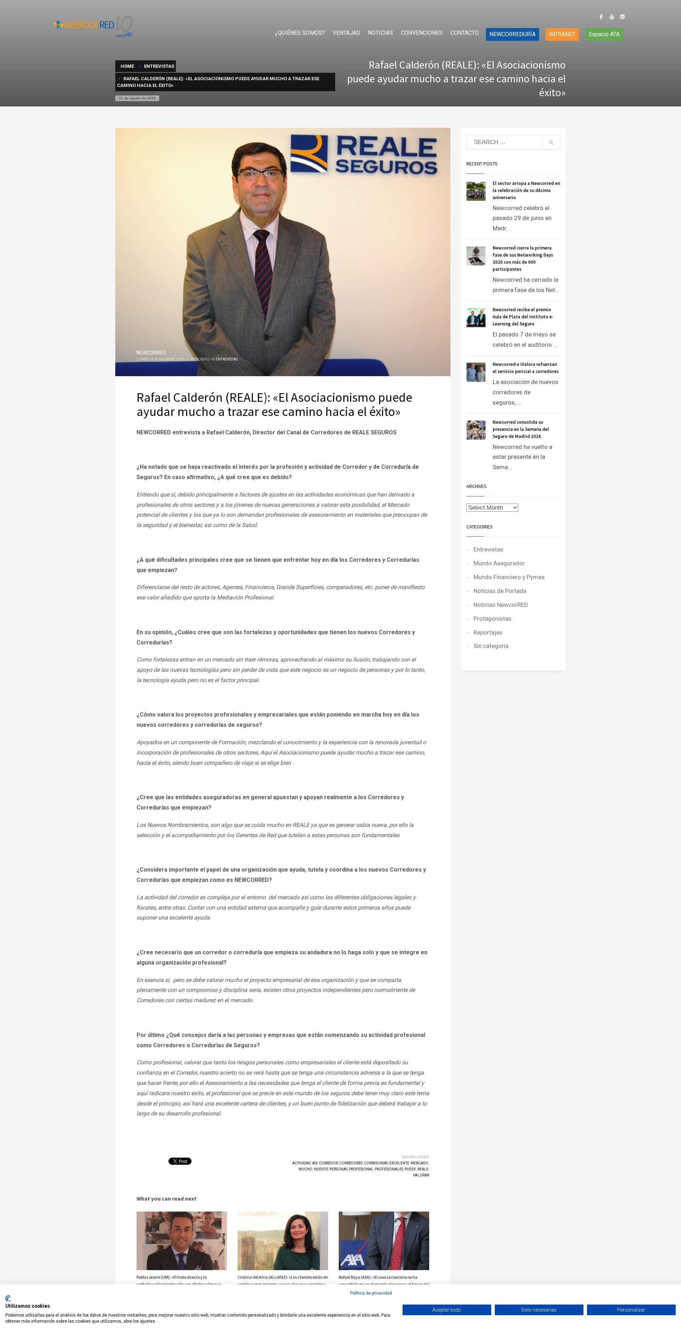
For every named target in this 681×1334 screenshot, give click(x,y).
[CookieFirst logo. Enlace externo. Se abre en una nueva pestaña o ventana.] (8, 1298)
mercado (419, 1163)
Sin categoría (491, 645)
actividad (301, 1163)
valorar (421, 1175)
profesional (361, 1169)
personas (339, 1169)
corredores (350, 1163)
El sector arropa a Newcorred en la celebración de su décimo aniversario (526, 190)
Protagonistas (492, 618)
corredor (328, 1163)
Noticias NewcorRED (501, 604)
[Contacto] (622, 16)
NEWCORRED (151, 353)
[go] (551, 142)
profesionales (389, 1169)
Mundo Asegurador (499, 563)
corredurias (376, 1163)
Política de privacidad (371, 1293)
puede (410, 1169)
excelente (399, 1163)
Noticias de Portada (500, 590)
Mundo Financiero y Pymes (509, 577)
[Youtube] (612, 16)
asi (314, 1163)
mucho (305, 1169)
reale (422, 1169)
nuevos (321, 1169)
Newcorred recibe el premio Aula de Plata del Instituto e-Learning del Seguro (523, 317)
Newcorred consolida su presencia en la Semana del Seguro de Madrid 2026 (521, 429)
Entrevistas (227, 359)
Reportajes (488, 632)
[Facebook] (601, 16)
